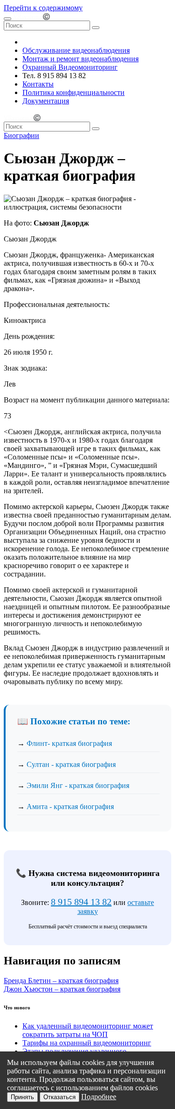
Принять (22, 1097)
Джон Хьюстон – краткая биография (62, 989)
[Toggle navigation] (7, 18)
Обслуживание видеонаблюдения (76, 50)
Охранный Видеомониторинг (70, 67)
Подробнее (98, 1097)
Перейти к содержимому (43, 8)
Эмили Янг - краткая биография (78, 785)
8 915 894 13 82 (81, 902)
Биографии (21, 135)
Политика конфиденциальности (73, 92)
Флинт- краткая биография (69, 743)
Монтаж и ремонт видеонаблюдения (80, 59)
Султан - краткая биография (71, 764)
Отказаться (59, 1097)
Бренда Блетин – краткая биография (61, 981)
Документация (45, 101)
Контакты (38, 84)
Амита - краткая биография (70, 806)
